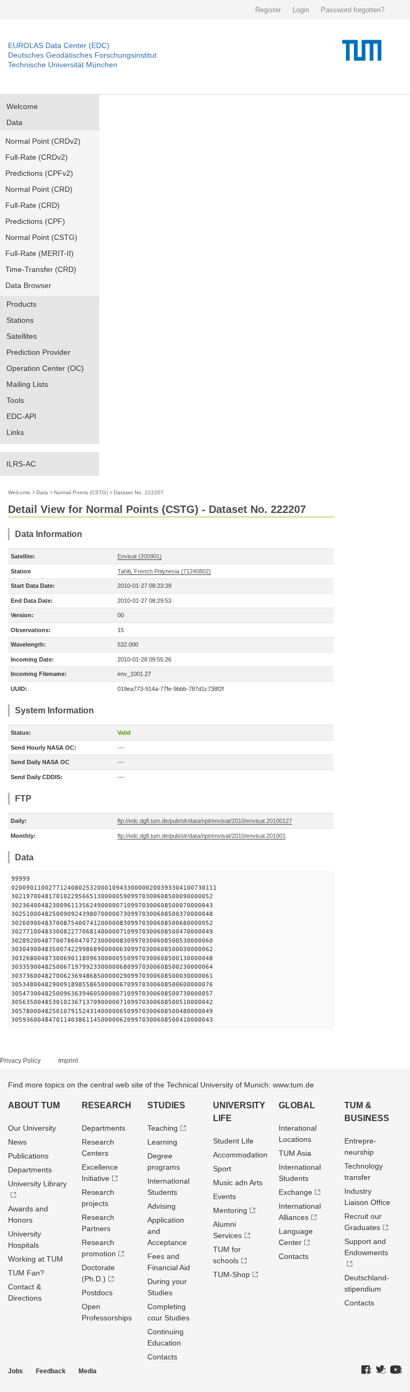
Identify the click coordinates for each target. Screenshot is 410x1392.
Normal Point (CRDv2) (43, 141)
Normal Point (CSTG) (41, 237)
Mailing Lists (27, 384)
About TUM (34, 1105)
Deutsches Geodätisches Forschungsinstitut (82, 55)
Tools (15, 400)
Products (21, 304)
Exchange (295, 1192)
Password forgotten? (352, 10)
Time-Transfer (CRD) (40, 269)
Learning (162, 1142)
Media (87, 1371)
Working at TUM (35, 1259)
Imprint (68, 1060)
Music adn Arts (238, 1182)
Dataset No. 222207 (139, 492)
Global (297, 1105)
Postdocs (97, 1292)
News (17, 1142)
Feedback (51, 1371)
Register (268, 10)
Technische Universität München (62, 64)
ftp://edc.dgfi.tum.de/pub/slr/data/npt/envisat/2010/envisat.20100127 (204, 821)
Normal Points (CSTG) (81, 492)
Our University (32, 1128)
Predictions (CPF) (35, 221)
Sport (222, 1168)
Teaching (162, 1128)
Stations (20, 320)
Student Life (233, 1141)
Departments (30, 1169)
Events (224, 1196)
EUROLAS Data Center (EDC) (58, 45)
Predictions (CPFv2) (39, 173)
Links (15, 432)
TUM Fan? (26, 1273)
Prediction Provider (38, 352)
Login (301, 10)
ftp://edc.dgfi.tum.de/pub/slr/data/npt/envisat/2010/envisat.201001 (201, 836)
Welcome (22, 106)
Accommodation (240, 1154)
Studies (166, 1105)
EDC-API (21, 416)
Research (106, 1105)
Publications (28, 1156)
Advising (161, 1206)
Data (14, 122)
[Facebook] (366, 1370)
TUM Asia (295, 1153)
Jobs (15, 1371)
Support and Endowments (366, 1247)
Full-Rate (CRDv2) (36, 157)
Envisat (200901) (139, 556)
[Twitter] (380, 1370)
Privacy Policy (20, 1060)
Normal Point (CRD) (39, 189)
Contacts (162, 1356)
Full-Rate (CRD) (32, 205)
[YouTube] (396, 1370)
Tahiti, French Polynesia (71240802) (164, 571)
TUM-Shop (231, 1274)
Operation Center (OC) (45, 368)
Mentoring (230, 1210)
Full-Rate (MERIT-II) (39, 253)
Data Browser (28, 285)
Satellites (21, 336)
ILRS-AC (21, 464)
